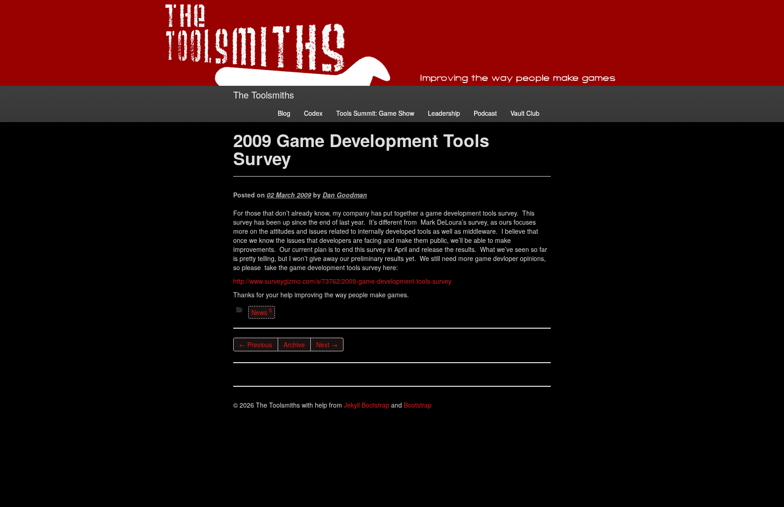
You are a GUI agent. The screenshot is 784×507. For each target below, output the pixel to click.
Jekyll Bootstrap (366, 404)
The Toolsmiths (263, 94)
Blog (284, 113)
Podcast (485, 113)
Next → (327, 344)
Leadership (444, 113)
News (261, 311)
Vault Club (524, 113)
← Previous (255, 344)
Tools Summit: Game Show (375, 113)
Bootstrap (417, 404)
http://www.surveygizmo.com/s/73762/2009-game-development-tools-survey (342, 280)
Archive (294, 344)
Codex (313, 113)
